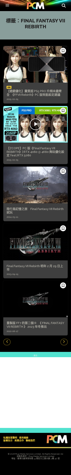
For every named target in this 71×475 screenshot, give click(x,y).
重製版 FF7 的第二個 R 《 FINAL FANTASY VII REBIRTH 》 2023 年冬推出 (35, 324)
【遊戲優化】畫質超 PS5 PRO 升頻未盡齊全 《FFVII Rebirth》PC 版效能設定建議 (34, 92)
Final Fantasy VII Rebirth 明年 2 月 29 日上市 (35, 267)
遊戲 (9, 87)
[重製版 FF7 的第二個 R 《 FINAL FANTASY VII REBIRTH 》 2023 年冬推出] (35, 299)
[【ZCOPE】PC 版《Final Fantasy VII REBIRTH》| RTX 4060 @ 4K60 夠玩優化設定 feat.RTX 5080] (35, 124)
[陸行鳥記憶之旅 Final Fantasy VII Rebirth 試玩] (35, 185)
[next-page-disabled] (64, 342)
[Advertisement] (35, 392)
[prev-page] (7, 342)
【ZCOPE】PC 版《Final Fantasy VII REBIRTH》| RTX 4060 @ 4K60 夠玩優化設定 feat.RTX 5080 (35, 151)
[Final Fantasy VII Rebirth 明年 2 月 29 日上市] (35, 242)
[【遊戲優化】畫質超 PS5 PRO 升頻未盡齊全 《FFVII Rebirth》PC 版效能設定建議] (35, 64)
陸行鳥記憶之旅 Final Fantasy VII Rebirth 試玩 (35, 210)
